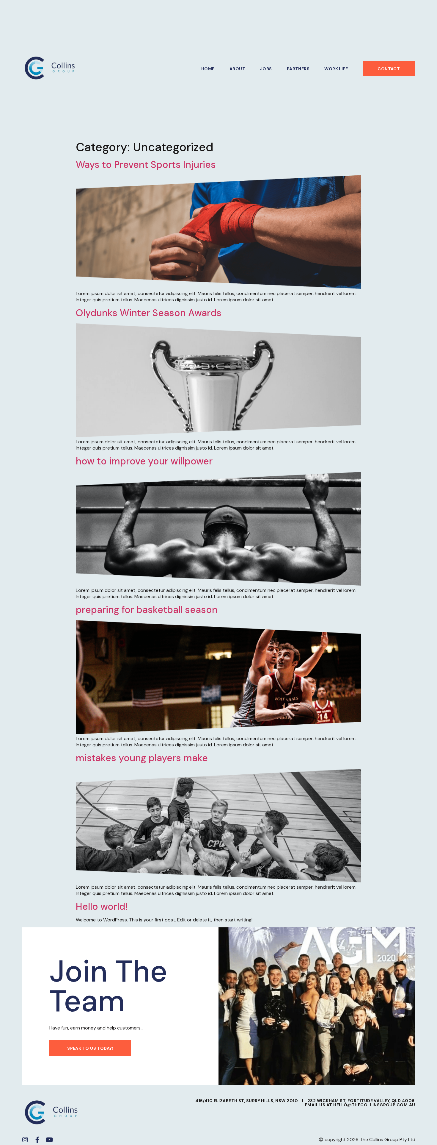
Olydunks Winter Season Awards (148, 313)
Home (208, 69)
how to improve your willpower (144, 461)
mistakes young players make (142, 758)
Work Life (336, 69)
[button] (389, 68)
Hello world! (102, 906)
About (237, 69)
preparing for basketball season (147, 609)
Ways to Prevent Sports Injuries (146, 164)
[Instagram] (25, 1140)
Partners (298, 69)
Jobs (266, 69)
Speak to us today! (90, 1048)
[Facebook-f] (37, 1140)
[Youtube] (49, 1140)
